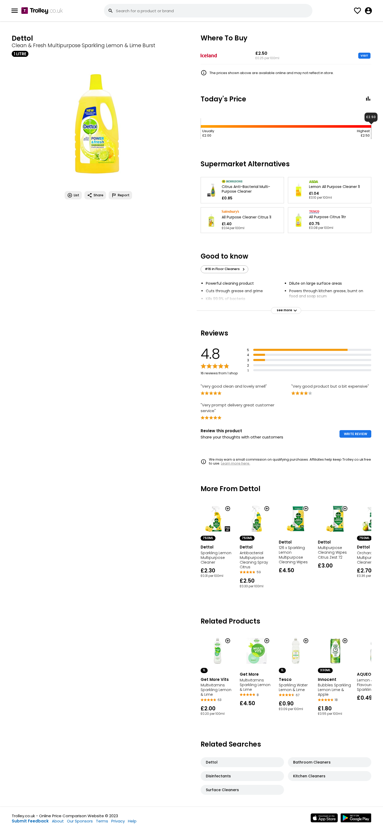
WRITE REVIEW (355, 434)
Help (132, 821)
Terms (102, 821)
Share (98, 195)
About (58, 821)
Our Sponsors (80, 821)
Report (123, 195)
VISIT (364, 55)
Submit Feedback (30, 821)
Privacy (118, 821)
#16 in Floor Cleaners (222, 268)
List (76, 195)
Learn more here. (235, 463)
